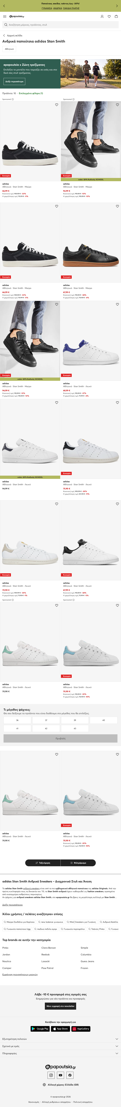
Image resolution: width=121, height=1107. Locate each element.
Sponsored (6, 99)
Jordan (6, 954)
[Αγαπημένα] (109, 16)
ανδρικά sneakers (31, 888)
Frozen (84, 968)
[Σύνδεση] (102, 16)
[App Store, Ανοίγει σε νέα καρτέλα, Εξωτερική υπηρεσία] (60, 1029)
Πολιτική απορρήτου (83, 1102)
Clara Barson (48, 947)
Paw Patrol (47, 968)
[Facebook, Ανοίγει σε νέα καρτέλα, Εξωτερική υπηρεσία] (69, 1075)
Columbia (86, 954)
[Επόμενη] (116, 5)
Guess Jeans (87, 961)
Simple (84, 947)
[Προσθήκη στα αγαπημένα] (56, 104)
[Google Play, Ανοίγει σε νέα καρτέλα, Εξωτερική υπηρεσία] (40, 1029)
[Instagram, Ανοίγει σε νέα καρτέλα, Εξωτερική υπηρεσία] (51, 1075)
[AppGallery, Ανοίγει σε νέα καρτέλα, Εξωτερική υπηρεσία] (80, 1029)
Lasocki (45, 961)
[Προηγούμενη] (4, 5)
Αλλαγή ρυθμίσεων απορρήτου (56, 1102)
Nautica (6, 961)
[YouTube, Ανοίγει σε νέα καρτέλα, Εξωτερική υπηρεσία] (60, 1075)
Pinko (5, 947)
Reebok (45, 954)
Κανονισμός (33, 1102)
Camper (6, 968)
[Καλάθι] (116, 16)
